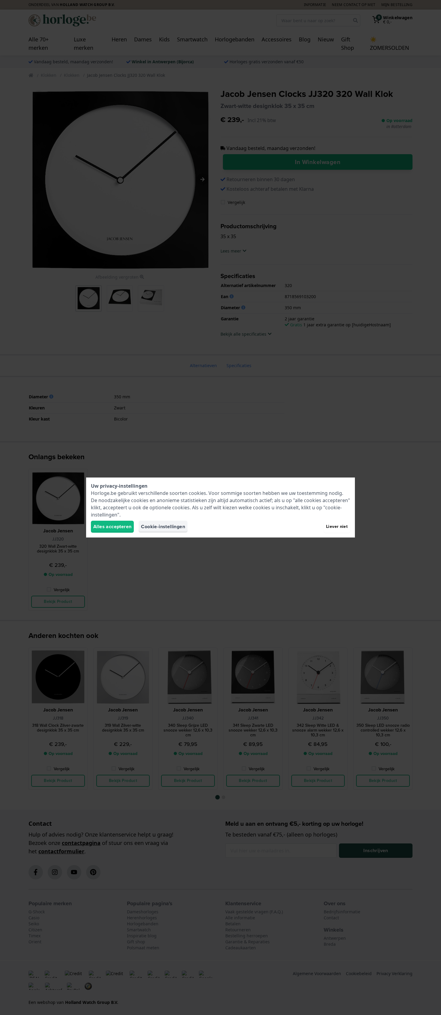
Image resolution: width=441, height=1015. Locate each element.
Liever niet (337, 526)
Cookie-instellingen (163, 526)
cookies (197, 493)
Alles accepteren (112, 526)
